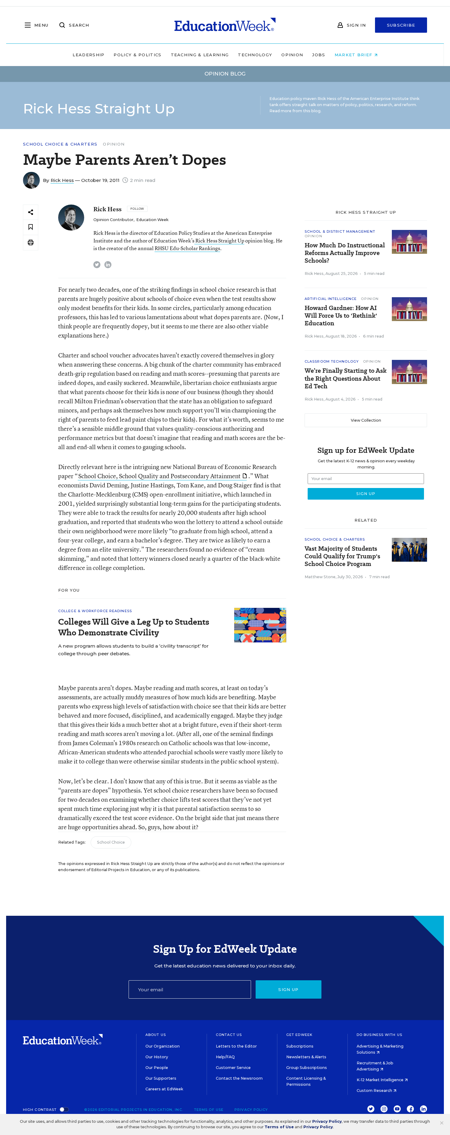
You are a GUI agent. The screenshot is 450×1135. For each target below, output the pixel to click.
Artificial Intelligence (331, 299)
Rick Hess (62, 180)
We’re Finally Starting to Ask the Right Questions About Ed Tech (346, 378)
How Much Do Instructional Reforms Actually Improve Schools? (345, 253)
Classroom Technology (332, 361)
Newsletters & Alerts (306, 1057)
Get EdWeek (299, 1035)
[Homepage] (225, 25)
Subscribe (401, 25)
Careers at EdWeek (164, 1089)
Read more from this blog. (295, 111)
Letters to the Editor (236, 1046)
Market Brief (354, 54)
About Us (155, 1035)
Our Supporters (160, 1078)
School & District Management (340, 231)
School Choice (111, 842)
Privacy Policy (251, 1109)
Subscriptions (299, 1046)
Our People (156, 1067)
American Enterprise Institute (379, 98)
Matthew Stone (320, 577)
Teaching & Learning (200, 54)
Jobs (318, 54)
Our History (156, 1057)
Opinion (292, 54)
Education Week (152, 219)
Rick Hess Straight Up (219, 240)
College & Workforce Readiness (95, 611)
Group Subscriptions (306, 1067)
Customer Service (233, 1067)
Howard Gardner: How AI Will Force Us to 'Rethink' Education (341, 315)
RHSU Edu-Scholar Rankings (187, 248)
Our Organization (162, 1046)
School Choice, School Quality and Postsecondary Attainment (159, 476)
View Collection (366, 420)
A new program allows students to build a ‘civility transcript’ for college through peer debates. (133, 649)
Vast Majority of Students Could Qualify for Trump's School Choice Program (342, 556)
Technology (255, 54)
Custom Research (375, 1090)
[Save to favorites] (30, 227)
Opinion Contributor (113, 219)
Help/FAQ (225, 1057)
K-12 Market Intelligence (380, 1080)
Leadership (88, 54)
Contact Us (229, 1035)
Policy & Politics (137, 54)
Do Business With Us (379, 1035)
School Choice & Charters (60, 144)
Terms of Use (208, 1109)
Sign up (288, 989)
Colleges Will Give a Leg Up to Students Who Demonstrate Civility (133, 627)
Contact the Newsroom (239, 1078)
